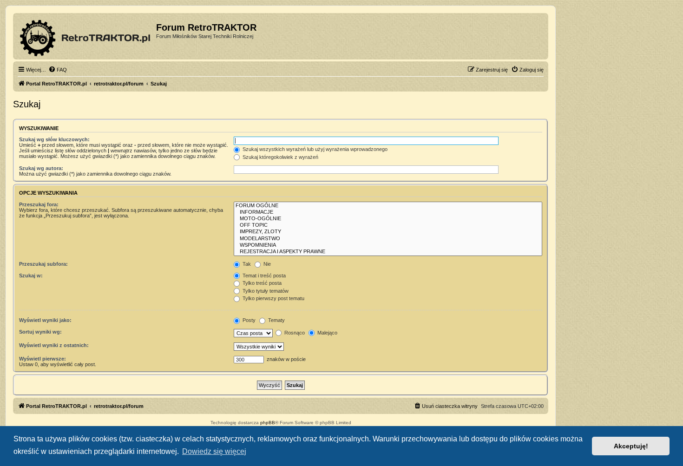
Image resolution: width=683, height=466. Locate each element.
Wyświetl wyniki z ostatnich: (54, 345)
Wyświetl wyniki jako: (45, 320)
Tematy (276, 320)
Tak (246, 264)
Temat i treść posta (263, 275)
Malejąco (326, 332)
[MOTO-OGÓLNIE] (388, 219)
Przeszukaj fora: (39, 204)
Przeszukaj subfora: (43, 264)
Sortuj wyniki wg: (40, 332)
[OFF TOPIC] (388, 225)
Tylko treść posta (261, 283)
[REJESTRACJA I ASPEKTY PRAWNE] (388, 252)
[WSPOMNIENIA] (388, 245)
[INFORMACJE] (388, 212)
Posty (248, 320)
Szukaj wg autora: (41, 168)
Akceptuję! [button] (631, 446)
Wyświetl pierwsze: (42, 358)
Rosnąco (294, 332)
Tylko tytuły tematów (265, 291)
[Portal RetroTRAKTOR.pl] (85, 36)
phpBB (267, 422)
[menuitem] (57, 69)
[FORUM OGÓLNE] (388, 206)
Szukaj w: (31, 275)
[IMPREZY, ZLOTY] (388, 232)
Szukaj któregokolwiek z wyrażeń (279, 157)
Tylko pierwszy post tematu (272, 298)
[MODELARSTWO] (388, 239)
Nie (266, 264)
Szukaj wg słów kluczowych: (54, 139)
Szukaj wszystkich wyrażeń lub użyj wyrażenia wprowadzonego (314, 149)
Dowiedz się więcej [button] (214, 451)
